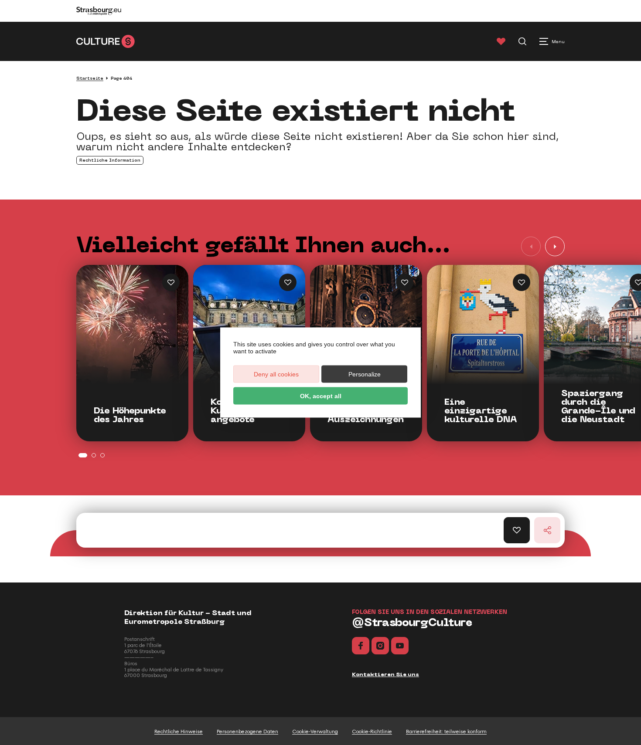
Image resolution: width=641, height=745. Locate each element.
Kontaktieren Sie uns (385, 674)
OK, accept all (320, 396)
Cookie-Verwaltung (315, 731)
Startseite (89, 78)
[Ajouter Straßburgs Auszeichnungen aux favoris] (404, 282)
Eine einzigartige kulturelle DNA (480, 411)
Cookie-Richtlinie (372, 731)
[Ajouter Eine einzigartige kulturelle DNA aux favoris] (521, 282)
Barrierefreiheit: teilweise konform (446, 731)
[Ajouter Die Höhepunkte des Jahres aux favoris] (171, 282)
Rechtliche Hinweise (178, 731)
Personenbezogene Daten (247, 731)
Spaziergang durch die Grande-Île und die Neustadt (598, 406)
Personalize (364, 374)
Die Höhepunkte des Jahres (130, 415)
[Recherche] (522, 41)
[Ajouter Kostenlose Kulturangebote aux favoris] (288, 282)
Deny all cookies (276, 374)
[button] (555, 246)
